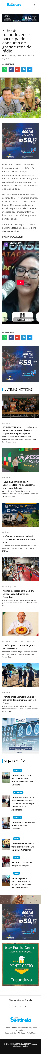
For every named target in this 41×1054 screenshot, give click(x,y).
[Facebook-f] (15, 1007)
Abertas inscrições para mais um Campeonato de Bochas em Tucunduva (18, 593)
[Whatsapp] (26, 1007)
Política (5, 532)
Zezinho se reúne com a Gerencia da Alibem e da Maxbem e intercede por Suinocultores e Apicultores (23, 803)
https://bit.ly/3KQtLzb (12, 236)
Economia (18, 792)
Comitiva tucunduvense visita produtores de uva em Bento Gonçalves (23, 846)
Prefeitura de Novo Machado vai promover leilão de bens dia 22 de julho (19, 539)
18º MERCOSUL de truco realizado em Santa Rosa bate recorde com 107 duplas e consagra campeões (20, 430)
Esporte (5, 587)
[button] (4, 69)
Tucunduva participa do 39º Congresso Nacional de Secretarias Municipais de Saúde (19, 484)
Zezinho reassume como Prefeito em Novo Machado (23, 825)
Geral (14, 587)
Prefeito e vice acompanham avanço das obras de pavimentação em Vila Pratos (20, 699)
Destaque (6, 423)
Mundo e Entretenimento (24, 641)
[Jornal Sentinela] (14, 4)
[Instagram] (20, 1007)
